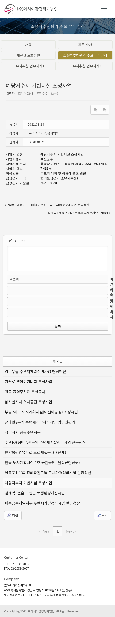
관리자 (10, 93)
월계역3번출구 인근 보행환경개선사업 (35, 493)
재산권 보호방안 (28, 55)
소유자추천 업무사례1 (28, 65)
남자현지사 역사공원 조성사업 (28, 401)
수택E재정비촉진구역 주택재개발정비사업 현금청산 (45, 442)
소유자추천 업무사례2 (85, 65)
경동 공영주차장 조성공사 (25, 391)
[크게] (95, 109)
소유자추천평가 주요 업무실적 (85, 55)
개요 (28, 44)
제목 (56, 361)
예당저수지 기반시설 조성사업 (39, 85)
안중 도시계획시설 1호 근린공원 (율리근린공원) (42, 462)
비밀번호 (111, 287)
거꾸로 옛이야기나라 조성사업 (28, 381)
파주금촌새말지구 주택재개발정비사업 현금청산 (42, 503)
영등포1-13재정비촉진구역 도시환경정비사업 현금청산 (48, 472)
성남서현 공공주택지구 (23, 432)
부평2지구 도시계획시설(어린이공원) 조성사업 (41, 412)
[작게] (104, 109)
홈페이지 (111, 309)
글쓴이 (14, 279)
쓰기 (104, 515)
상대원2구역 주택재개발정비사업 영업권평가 (40, 422)
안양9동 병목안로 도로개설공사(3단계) (35, 452)
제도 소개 (85, 44)
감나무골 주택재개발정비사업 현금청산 (35, 371)
